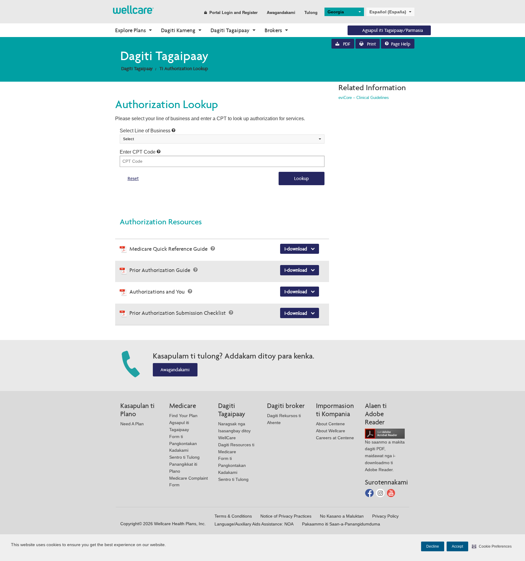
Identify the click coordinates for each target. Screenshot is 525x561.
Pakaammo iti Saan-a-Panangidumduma (341, 524)
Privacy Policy (385, 516)
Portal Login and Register (233, 12)
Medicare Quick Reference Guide (169, 248)
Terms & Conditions (233, 516)
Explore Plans (130, 30)
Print (371, 44)
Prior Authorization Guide (160, 270)
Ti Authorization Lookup (184, 68)
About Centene (330, 423)
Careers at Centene (335, 437)
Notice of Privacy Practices (285, 516)
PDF (346, 44)
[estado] (133, 9)
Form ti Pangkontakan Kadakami (183, 443)
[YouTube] (391, 492)
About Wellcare (330, 430)
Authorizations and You (157, 291)
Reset (133, 178)
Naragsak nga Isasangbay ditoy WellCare (234, 430)
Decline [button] (432, 546)
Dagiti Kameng (178, 30)
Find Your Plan (183, 415)
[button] (492, 546)
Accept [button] (457, 546)
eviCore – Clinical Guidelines (363, 97)
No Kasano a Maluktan (342, 516)
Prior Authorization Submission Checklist (178, 312)
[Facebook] (370, 492)
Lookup (301, 178)
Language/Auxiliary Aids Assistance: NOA (253, 524)
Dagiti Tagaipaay (230, 30)
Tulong (310, 12)
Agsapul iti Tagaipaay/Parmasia (392, 30)
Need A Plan (132, 423)
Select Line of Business (146, 130)
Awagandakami (281, 12)
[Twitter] (381, 492)
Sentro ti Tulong (184, 457)
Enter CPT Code (138, 152)
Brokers (273, 30)
